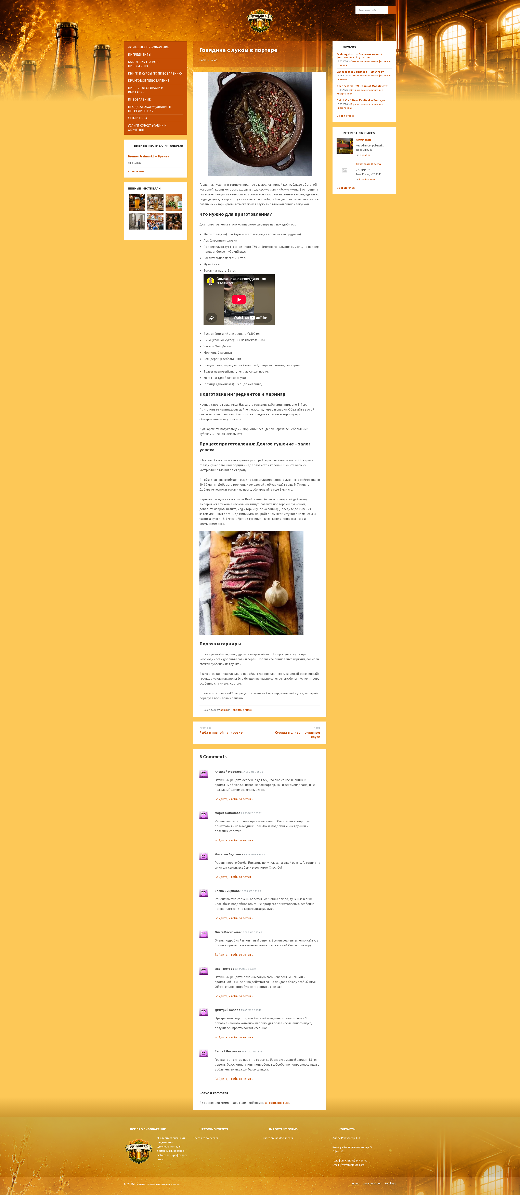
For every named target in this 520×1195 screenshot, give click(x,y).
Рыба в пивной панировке (221, 732)
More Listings (346, 187)
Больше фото (137, 171)
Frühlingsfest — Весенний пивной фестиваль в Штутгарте (359, 55)
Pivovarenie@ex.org (352, 1165)
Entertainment (367, 179)
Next (317, 728)
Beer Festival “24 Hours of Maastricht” (362, 86)
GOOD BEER (363, 139)
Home (203, 60)
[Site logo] (260, 33)
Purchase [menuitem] (390, 1183)
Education (364, 155)
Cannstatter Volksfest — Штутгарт (360, 72)
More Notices (345, 115)
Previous (205, 728)
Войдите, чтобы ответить (234, 799)
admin (224, 710)
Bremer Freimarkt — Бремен (148, 156)
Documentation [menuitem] (372, 1183)
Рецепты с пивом (241, 710)
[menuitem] (155, 47)
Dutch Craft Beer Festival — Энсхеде (361, 100)
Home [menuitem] (355, 1183)
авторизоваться (277, 1103)
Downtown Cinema (368, 164)
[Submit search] (392, 10)
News (214, 60)
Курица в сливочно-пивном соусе (297, 734)
